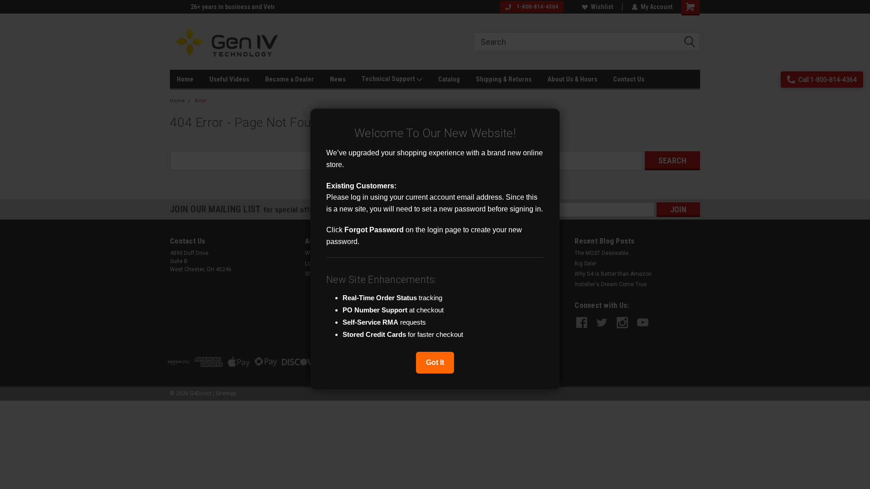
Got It (435, 362)
